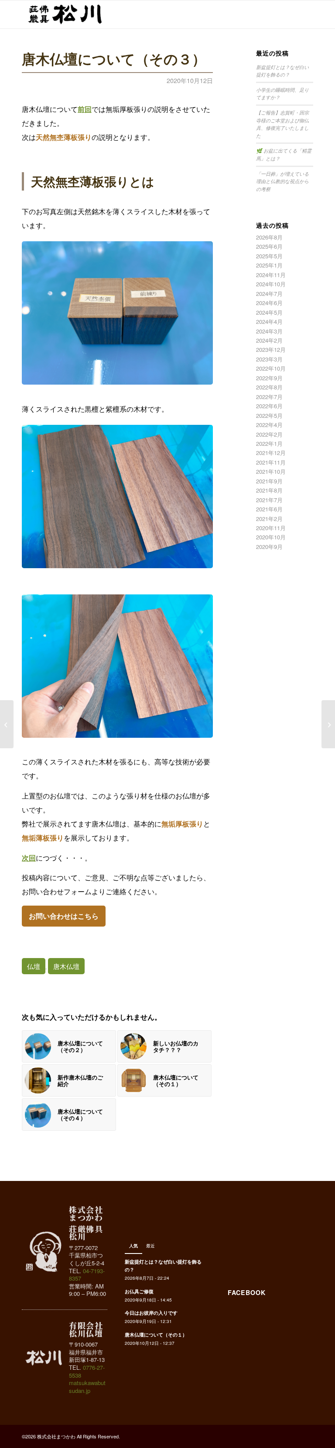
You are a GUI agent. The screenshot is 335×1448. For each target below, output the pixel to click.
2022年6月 (269, 406)
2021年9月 (269, 481)
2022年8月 (269, 387)
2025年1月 (269, 265)
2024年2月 (269, 340)
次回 (29, 858)
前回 (85, 109)
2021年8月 (269, 490)
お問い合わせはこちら (64, 916)
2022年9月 (269, 378)
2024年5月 (269, 312)
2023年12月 (271, 349)
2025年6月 (269, 246)
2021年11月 (271, 462)
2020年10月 (271, 537)
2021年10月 (271, 471)
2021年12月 (271, 452)
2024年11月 (271, 275)
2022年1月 (269, 443)
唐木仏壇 (66, 966)
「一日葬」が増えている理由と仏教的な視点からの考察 (282, 181)
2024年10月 (271, 284)
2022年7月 (269, 396)
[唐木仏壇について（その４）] (328, 724)
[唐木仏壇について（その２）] (7, 724)
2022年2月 (269, 434)
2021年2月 (269, 518)
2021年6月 (269, 509)
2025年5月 (269, 256)
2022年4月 (269, 424)
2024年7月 (269, 293)
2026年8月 (269, 237)
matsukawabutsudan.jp (87, 1387)
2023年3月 (269, 359)
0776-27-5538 (87, 1371)
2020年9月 (269, 546)
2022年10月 (271, 368)
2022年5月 (269, 415)
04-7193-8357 (87, 1275)
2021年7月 (269, 500)
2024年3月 (269, 331)
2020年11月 (271, 528)
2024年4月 (269, 321)
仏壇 (33, 966)
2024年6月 (269, 303)
